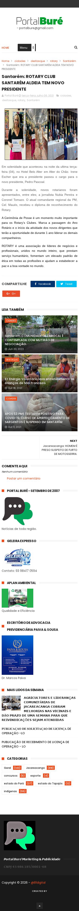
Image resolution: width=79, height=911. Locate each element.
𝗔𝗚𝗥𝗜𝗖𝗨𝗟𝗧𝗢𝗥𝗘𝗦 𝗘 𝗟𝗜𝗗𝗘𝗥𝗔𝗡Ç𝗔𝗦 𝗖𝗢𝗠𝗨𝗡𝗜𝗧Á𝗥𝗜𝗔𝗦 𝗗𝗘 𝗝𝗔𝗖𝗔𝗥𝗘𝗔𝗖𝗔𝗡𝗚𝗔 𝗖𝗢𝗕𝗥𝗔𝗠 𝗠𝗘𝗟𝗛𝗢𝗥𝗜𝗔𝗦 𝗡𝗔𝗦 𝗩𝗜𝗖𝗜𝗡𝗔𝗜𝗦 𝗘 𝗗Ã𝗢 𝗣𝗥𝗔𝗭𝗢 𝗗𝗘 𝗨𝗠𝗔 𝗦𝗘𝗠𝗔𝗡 (39, 709)
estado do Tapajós (50, 783)
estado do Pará (14, 783)
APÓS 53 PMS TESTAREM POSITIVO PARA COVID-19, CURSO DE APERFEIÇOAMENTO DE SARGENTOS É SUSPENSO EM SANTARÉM (37, 418)
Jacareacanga (35, 768)
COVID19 (11, 398)
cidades (20, 61)
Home (5, 48)
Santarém (69, 61)
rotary (54, 61)
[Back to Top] (39, 906)
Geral (7, 768)
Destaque (12, 359)
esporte (35, 775)
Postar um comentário (23, 478)
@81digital (38, 882)
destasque (38, 61)
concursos (10, 775)
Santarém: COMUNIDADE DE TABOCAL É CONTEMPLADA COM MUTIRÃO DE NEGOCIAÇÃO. (34, 340)
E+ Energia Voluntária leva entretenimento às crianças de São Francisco (39, 381)
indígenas (10, 791)
